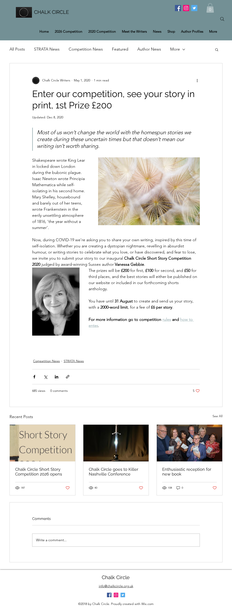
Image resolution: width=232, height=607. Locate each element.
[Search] (222, 19)
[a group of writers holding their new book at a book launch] (189, 443)
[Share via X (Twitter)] (45, 377)
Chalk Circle (116, 577)
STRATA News (47, 49)
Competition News (86, 49)
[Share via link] (67, 377)
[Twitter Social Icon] (194, 8)
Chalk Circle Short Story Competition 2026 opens (38, 471)
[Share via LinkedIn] (56, 377)
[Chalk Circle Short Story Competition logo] (42, 443)
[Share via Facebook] (34, 377)
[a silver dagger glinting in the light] (116, 443)
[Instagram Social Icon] (186, 8)
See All (217, 416)
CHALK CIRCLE (51, 12)
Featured (120, 49)
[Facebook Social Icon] (178, 8)
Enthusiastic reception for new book (186, 471)
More (175, 49)
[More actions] (197, 80)
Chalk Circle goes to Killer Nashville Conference (113, 471)
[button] (210, 8)
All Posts (17, 49)
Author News (149, 49)
